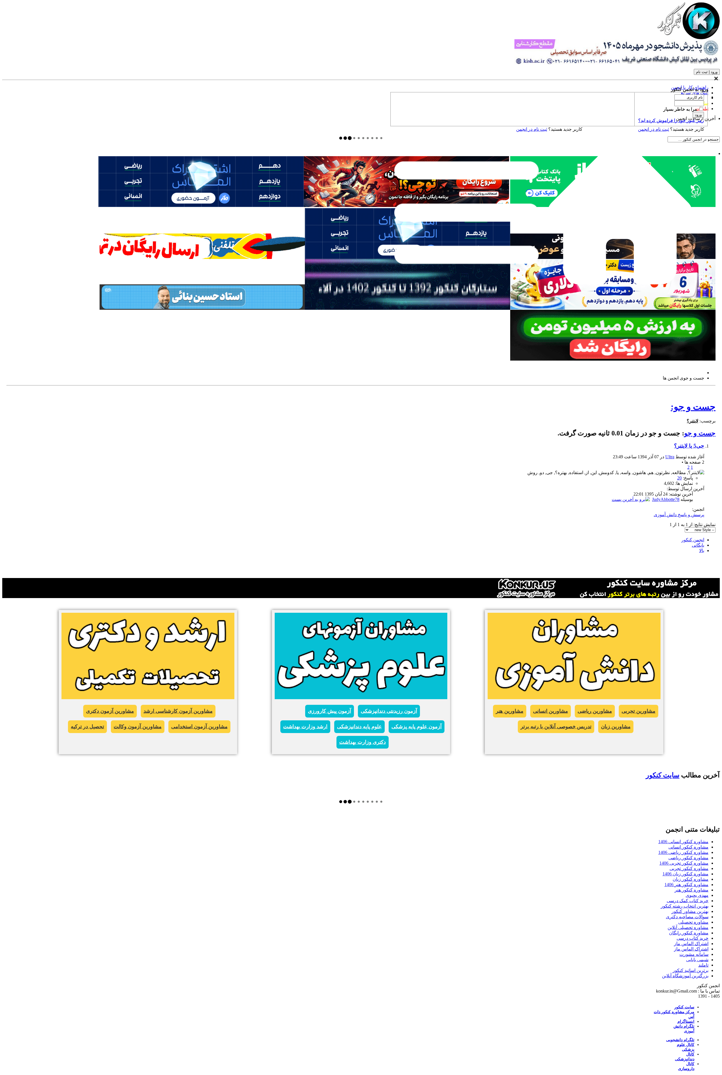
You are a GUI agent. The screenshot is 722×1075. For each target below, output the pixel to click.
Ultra (669, 456)
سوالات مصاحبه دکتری (687, 916)
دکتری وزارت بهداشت (362, 742)
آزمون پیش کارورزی (329, 711)
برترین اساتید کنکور (690, 970)
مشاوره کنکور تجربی (689, 868)
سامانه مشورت (693, 954)
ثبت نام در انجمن (531, 129)
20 (679, 478)
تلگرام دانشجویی (680, 1040)
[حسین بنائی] (202, 308)
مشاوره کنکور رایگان (688, 932)
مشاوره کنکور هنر (691, 890)
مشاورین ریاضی (595, 711)
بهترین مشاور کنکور (690, 911)
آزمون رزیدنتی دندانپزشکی (389, 711)
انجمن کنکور (692, 539)
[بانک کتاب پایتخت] (202, 257)
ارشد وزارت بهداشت (305, 726)
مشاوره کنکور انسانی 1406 (683, 841)
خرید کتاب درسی (692, 938)
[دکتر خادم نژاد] (613, 308)
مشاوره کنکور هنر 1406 (686, 884)
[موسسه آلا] (407, 308)
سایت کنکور (662, 775)
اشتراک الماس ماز (691, 943)
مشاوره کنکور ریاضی (688, 857)
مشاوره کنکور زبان (690, 879)
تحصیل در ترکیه (87, 726)
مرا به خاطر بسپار (680, 109)
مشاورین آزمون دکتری (110, 711)
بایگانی (698, 545)
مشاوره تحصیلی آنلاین (688, 927)
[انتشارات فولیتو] (613, 359)
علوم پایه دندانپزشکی (359, 726)
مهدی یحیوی (697, 895)
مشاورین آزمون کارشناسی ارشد (178, 711)
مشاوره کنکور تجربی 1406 (683, 863)
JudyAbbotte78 (665, 499)
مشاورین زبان (616, 726)
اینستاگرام (685, 1021)
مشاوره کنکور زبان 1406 (685, 873)
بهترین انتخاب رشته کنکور (684, 906)
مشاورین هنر (509, 711)
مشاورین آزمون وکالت (138, 726)
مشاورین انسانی (550, 711)
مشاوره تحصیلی (693, 922)
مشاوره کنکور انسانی (688, 847)
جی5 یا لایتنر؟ (689, 446)
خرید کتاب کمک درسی (687, 900)
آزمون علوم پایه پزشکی (416, 726)
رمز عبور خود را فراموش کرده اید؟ (671, 120)
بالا (701, 550)
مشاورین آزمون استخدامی (199, 726)
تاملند (703, 965)
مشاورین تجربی (638, 711)
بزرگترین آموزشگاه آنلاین (685, 975)
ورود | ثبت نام (706, 72)
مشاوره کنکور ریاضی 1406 (683, 852)
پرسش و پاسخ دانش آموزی (679, 514)
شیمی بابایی (697, 959)
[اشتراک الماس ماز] (201, 205)
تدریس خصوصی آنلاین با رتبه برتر (556, 726)
